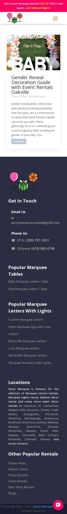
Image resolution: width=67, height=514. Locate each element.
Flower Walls (17, 463)
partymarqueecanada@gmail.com (35, 223)
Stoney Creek (49, 410)
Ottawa (53, 426)
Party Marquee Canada (49, 506)
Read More (19, 141)
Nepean (13, 435)
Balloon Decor (18, 469)
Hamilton (30, 406)
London (41, 422)
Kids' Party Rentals (21, 487)
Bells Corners (48, 435)
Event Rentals (17, 481)
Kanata (31, 431)
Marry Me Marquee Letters (27, 341)
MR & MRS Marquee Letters (27, 355)
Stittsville (28, 435)
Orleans (45, 439)
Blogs (12, 493)
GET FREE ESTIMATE (38, 8)
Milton (12, 414)
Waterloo (14, 418)
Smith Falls (49, 431)
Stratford (28, 422)
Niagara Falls (17, 410)
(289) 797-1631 (37, 240)
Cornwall (30, 439)
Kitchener (51, 414)
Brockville (14, 439)
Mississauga (32, 418)
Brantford (33, 426)
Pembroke (14, 431)
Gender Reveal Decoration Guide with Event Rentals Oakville (32, 84)
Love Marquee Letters (23, 348)
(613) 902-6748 (43, 248)
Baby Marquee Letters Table (28, 281)
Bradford (14, 422)
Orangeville (31, 414)
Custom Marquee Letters (25, 320)
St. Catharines (48, 406)
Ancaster (33, 410)
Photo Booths (18, 475)
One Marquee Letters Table (27, 289)
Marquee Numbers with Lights (29, 363)
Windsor (13, 426)
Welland (52, 422)
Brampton (51, 418)
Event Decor (39, 96)
